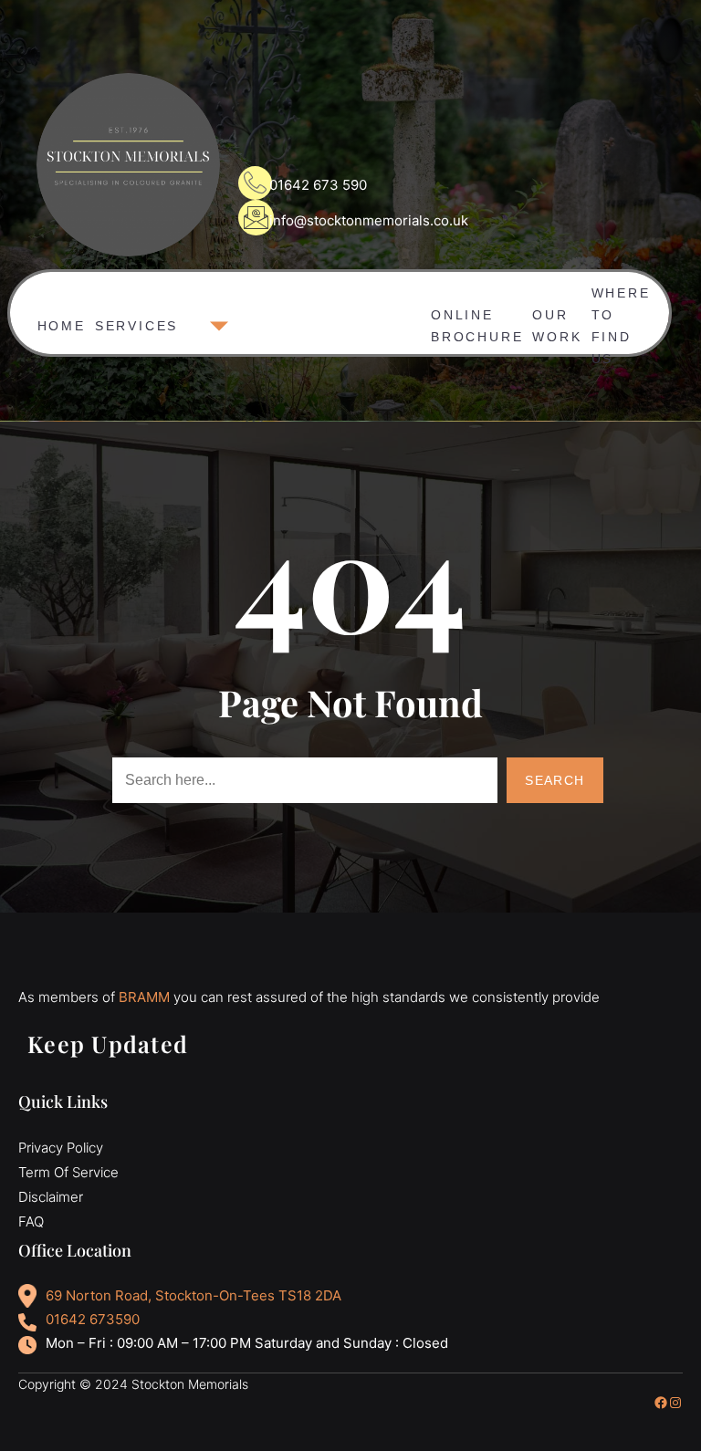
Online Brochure (477, 322)
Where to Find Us (621, 313)
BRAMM (144, 997)
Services (136, 325)
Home (61, 325)
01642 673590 (93, 1319)
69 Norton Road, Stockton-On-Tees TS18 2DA (193, 1295)
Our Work (556, 322)
